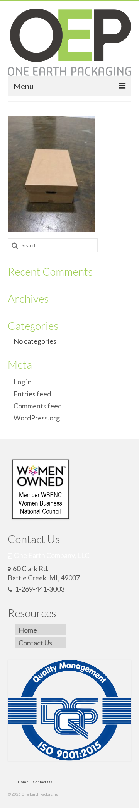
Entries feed (32, 393)
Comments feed (38, 405)
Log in (23, 381)
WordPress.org (37, 417)
